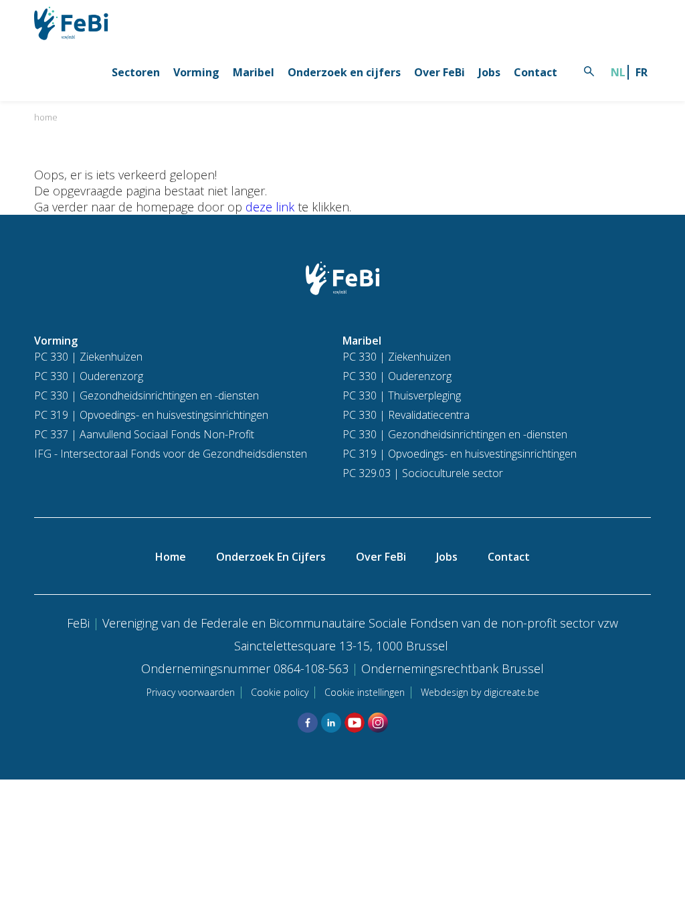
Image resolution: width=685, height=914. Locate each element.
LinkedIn (331, 723)
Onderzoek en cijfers (344, 72)
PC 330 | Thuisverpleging (401, 395)
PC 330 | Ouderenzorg (88, 376)
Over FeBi (439, 72)
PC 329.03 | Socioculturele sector (422, 473)
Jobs (489, 72)
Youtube (355, 723)
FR (641, 72)
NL (618, 72)
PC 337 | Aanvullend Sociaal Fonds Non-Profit (144, 434)
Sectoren (136, 72)
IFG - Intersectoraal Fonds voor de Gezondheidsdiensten (170, 453)
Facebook (308, 723)
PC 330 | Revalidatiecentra (406, 414)
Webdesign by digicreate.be (480, 692)
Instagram (378, 723)
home (46, 117)
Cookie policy (279, 692)
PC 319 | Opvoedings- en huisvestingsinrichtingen (151, 414)
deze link (270, 207)
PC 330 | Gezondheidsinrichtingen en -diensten (146, 395)
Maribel (253, 72)
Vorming (196, 72)
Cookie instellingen (364, 692)
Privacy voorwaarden (190, 692)
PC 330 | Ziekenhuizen (88, 356)
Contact (535, 72)
